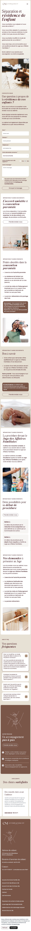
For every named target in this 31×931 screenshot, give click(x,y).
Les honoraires (6, 895)
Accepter (14, 928)
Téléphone (5, 144)
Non (28, 161)
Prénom (5, 137)
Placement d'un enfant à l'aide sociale (13, 901)
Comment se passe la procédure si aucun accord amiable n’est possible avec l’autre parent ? (12, 677)
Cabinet (4, 892)
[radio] (20, 161)
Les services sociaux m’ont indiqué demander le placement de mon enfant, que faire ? (12, 696)
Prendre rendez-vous (15, 222)
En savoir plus (16, 924)
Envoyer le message (15, 188)
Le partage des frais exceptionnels (12, 904)
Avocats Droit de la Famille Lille (11, 880)
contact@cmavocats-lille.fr (20, 869)
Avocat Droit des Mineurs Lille (10, 883)
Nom (4, 130)
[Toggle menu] (27, 4)
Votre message (7, 164)
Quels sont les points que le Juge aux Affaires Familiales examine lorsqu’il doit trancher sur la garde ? (12, 687)
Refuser (5, 928)
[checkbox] (3, 179)
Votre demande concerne (10, 152)
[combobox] (15, 156)
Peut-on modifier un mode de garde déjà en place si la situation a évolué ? (12, 655)
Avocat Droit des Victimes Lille (11, 886)
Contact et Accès (7, 889)
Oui (23, 161)
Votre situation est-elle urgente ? (8, 161)
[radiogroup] (24, 161)
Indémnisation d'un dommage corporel (13, 907)
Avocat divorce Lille (7, 910)
